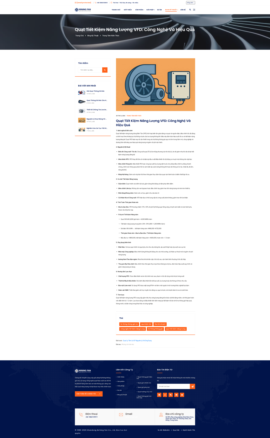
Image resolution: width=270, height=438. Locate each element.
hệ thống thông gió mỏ (129, 324)
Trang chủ (116, 10)
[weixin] (171, 395)
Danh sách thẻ (189, 430)
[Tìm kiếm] (190, 9)
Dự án (159, 10)
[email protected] (131, 417)
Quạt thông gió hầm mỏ (144, 378)
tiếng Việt (190, 3)
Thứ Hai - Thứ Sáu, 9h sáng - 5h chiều (125, 3)
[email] (159, 395)
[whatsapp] (165, 395)
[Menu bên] (194, 12)
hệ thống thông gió (155, 329)
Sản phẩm (139, 10)
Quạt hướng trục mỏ (145, 392)
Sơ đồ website (163, 430)
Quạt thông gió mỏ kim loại (144, 397)
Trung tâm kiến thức (110, 36)
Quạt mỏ (176, 430)
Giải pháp (150, 10)
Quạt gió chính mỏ (144, 383)
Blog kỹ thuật (171, 10)
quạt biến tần (146, 324)
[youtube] (176, 395)
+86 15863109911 (102, 3)
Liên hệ (183, 10)
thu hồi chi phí (160, 324)
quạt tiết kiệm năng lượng (175, 329)
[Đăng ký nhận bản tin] (192, 386)
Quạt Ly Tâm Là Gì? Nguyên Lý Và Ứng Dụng (137, 340)
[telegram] (182, 395)
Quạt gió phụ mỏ (144, 387)
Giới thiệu (128, 10)
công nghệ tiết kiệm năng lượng (133, 329)
